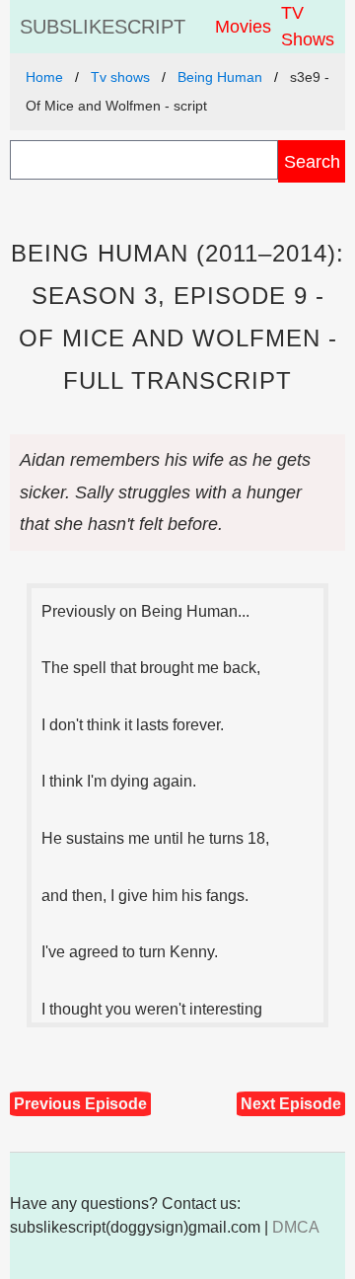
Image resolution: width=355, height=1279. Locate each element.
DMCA (296, 1227)
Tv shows (120, 77)
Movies (243, 27)
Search (312, 161)
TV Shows (307, 26)
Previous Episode (80, 1103)
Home (44, 77)
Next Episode (291, 1103)
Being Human (220, 77)
